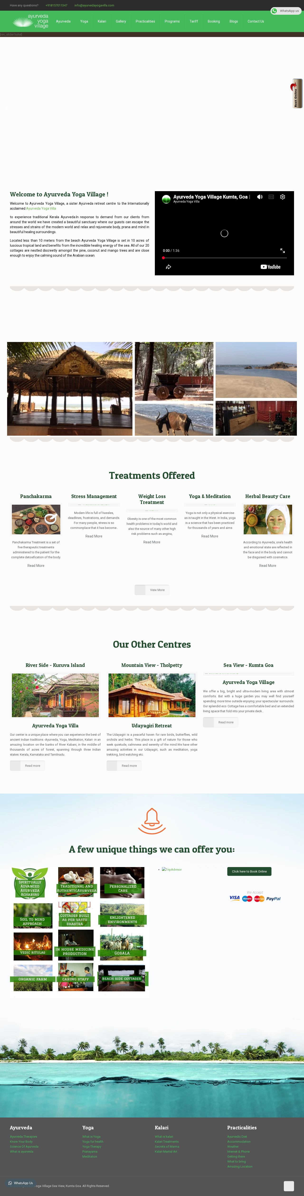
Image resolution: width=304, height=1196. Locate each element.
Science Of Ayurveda (24, 1146)
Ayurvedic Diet (237, 1136)
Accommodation (239, 1141)
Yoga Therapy (91, 1146)
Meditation (89, 1156)
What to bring (236, 1161)
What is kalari (164, 1136)
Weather (233, 1146)
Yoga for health (92, 1141)
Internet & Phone (238, 1151)
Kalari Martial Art (166, 1151)
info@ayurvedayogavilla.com (94, 5)
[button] (7, 108)
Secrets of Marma (167, 1146)
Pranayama (89, 1151)
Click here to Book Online (249, 871)
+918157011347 (56, 5)
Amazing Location (239, 1166)
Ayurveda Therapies (23, 1136)
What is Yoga (91, 1136)
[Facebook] (291, 5)
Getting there (236, 1156)
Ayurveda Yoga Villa (41, 208)
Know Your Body (21, 1141)
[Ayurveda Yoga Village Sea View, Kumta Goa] (30, 21)
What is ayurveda (21, 1151)
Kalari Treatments (167, 1141)
